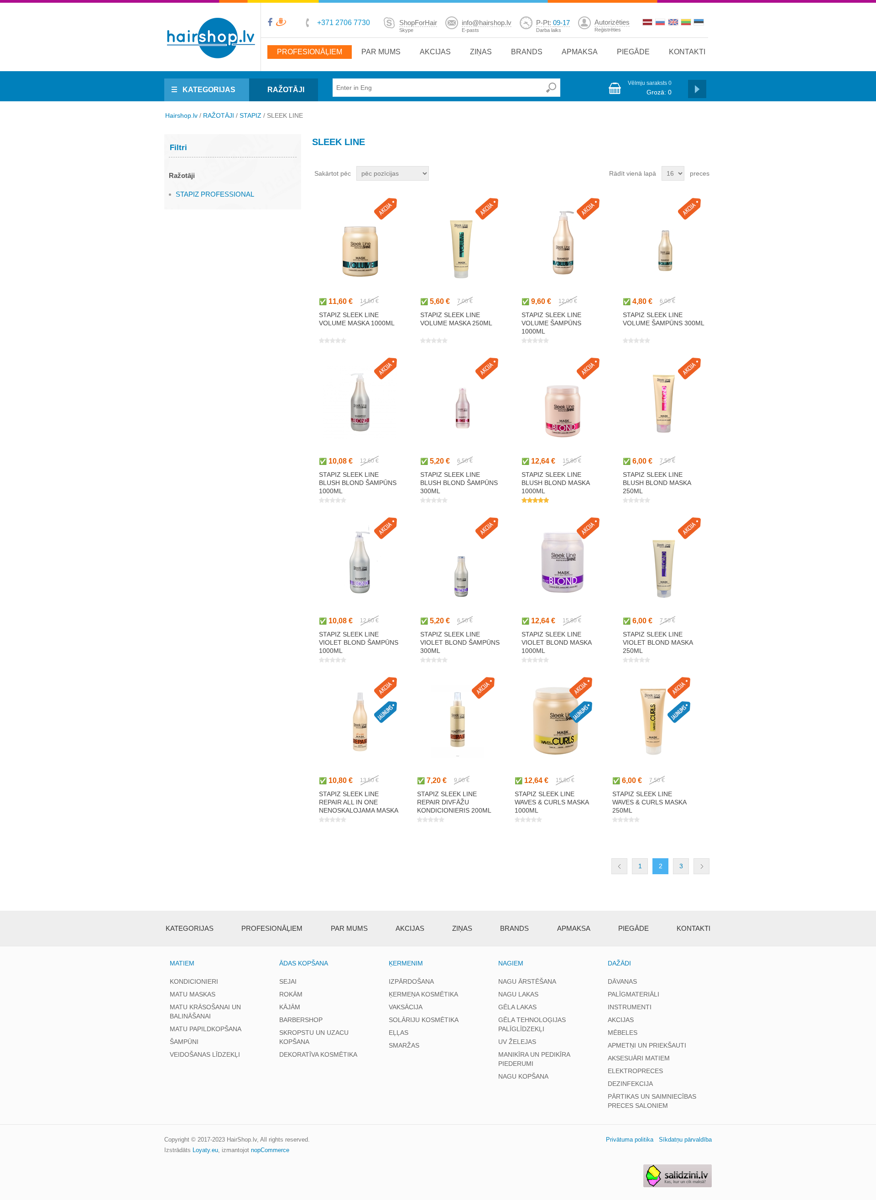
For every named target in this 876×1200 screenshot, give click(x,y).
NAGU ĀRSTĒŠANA (527, 981)
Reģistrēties (607, 29)
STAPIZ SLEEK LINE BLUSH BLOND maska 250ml (657, 483)
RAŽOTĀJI (285, 90)
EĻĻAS (398, 1032)
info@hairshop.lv (486, 22)
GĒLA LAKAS (517, 1007)
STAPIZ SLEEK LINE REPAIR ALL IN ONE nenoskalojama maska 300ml (358, 806)
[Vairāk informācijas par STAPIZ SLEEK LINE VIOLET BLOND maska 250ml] (663, 562)
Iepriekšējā (619, 866)
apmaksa (580, 52)
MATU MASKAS (192, 994)
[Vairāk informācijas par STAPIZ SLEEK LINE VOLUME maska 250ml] (461, 242)
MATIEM (182, 963)
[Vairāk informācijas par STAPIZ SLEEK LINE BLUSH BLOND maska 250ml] (663, 402)
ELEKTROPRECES (635, 1071)
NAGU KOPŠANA (523, 1076)
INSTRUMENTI (630, 1007)
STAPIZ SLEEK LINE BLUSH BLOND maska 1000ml (555, 483)
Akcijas (435, 52)
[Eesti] (699, 23)
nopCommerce (270, 1150)
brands (526, 52)
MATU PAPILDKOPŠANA (205, 1029)
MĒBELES (622, 1032)
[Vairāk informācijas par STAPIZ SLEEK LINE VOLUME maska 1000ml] (359, 242)
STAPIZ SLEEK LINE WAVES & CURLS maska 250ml (649, 802)
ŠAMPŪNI (184, 1041)
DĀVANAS (622, 981)
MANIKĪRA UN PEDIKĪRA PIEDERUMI (534, 1059)
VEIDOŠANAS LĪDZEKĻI (205, 1054)
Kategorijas (190, 928)
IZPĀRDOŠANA (411, 981)
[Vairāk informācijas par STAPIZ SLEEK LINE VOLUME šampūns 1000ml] (562, 242)
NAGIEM (510, 963)
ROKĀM (290, 994)
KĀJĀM (289, 1007)
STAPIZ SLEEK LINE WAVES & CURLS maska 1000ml (552, 802)
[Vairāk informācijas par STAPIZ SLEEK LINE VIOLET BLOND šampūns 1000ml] (359, 562)
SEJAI (288, 981)
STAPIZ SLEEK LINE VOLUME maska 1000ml (357, 319)
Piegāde (633, 52)
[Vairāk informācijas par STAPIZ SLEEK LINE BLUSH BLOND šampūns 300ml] (461, 402)
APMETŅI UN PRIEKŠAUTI (647, 1045)
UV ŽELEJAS (517, 1041)
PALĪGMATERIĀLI (633, 994)
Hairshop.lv (181, 115)
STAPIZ (250, 115)
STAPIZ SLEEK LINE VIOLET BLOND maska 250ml (658, 642)
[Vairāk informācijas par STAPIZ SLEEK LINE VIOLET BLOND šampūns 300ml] (461, 562)
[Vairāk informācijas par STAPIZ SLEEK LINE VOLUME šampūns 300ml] (663, 242)
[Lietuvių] (687, 23)
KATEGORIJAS (208, 90)
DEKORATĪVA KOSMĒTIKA (318, 1054)
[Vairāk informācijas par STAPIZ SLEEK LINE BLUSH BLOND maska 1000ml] (562, 402)
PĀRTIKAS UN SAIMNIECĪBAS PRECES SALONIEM (652, 1101)
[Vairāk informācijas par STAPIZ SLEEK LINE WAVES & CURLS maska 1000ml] (555, 721)
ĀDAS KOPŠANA (303, 963)
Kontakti (687, 52)
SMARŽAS (404, 1045)
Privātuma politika (629, 1139)
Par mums (381, 52)
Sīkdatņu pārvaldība (685, 1139)
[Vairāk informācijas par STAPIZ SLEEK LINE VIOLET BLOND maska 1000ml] (562, 562)
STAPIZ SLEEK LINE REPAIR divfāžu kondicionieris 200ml (454, 802)
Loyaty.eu (205, 1150)
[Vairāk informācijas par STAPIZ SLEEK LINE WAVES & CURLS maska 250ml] (653, 721)
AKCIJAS (621, 1019)
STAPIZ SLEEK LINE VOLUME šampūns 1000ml (551, 323)
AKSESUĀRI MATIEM (639, 1058)
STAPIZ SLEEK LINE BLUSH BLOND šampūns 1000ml (357, 483)
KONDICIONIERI (194, 981)
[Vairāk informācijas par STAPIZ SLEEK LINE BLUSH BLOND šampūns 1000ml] (359, 402)
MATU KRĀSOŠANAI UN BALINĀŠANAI (205, 1011)
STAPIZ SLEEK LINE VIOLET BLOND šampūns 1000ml (358, 642)
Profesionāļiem (309, 52)
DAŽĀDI (619, 963)
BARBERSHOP (301, 1019)
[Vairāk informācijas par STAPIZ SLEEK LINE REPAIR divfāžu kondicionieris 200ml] (457, 721)
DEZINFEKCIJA (630, 1083)
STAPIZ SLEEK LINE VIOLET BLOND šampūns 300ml (460, 642)
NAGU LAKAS (518, 994)
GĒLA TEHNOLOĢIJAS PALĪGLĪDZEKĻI (532, 1024)
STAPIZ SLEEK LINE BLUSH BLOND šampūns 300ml (459, 483)
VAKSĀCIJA (405, 1007)
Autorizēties (612, 22)
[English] (674, 23)
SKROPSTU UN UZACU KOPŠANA (314, 1037)
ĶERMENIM (406, 963)
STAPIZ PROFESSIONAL (215, 194)
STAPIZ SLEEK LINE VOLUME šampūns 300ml (663, 319)
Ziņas (481, 52)
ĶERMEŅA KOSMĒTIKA (423, 994)
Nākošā (701, 866)
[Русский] (661, 23)
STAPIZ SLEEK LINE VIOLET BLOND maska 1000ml (556, 642)
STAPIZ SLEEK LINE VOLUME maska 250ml (456, 319)
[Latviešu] (648, 23)
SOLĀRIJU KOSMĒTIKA (424, 1019)
